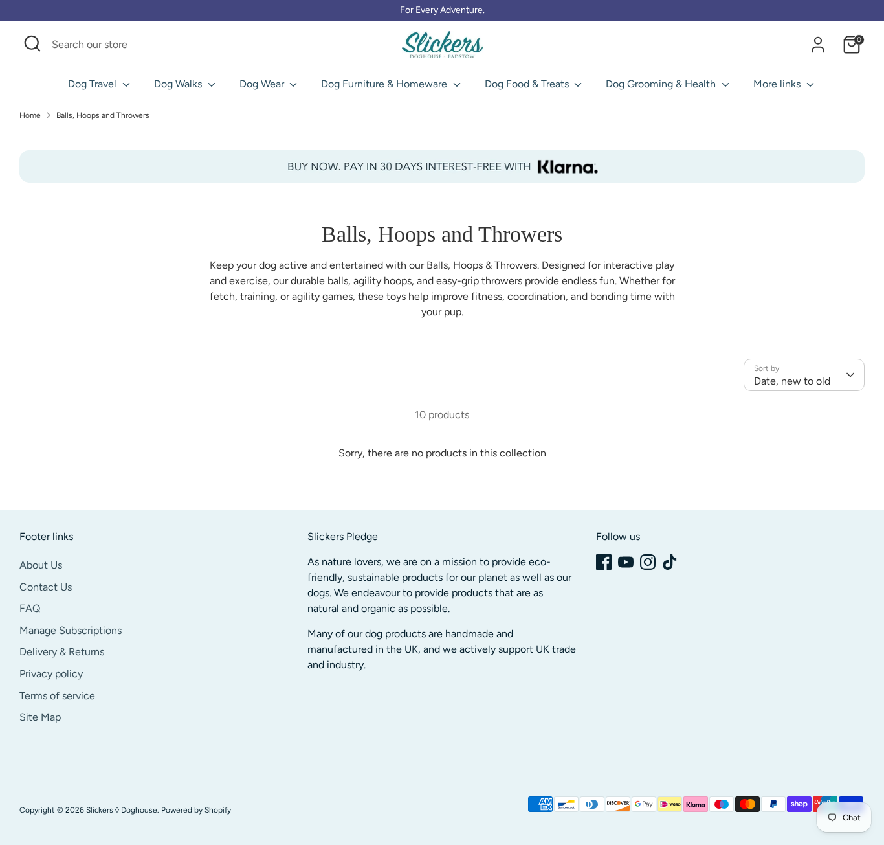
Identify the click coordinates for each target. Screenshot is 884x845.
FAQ (29, 608)
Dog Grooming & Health (662, 84)
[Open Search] (32, 43)
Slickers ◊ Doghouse (121, 810)
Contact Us (45, 587)
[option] (442, 166)
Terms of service (57, 696)
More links (778, 84)
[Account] (818, 45)
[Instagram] (648, 562)
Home (30, 115)
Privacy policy (51, 674)
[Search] (264, 44)
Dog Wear (263, 84)
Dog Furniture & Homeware (385, 84)
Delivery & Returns (61, 652)
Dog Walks (179, 84)
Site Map (40, 717)
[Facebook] (604, 562)
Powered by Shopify (196, 810)
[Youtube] (626, 562)
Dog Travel (93, 84)
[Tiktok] (670, 562)
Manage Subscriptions (70, 630)
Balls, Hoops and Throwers (102, 115)
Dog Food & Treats (528, 84)
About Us (40, 565)
